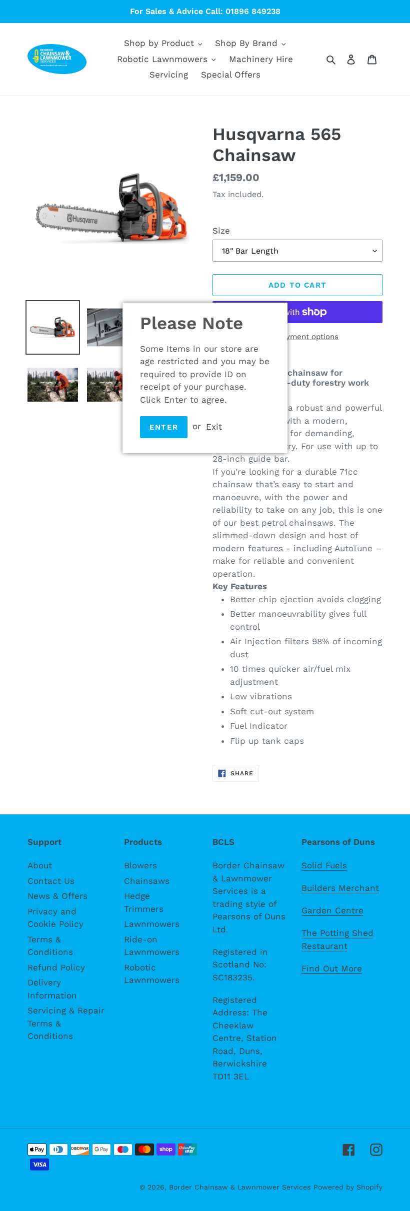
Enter (164, 427)
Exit (214, 426)
